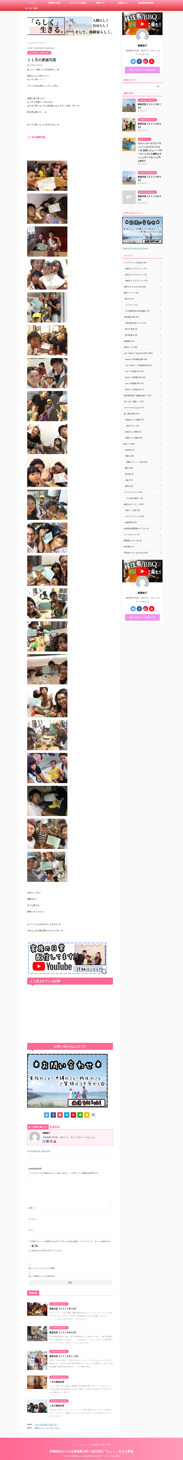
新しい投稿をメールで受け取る (42, 1276)
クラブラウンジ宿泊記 (77, 3)
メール (32, 1219)
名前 (31, 1208)
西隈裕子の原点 (54, 3)
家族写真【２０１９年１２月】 (64, 1356)
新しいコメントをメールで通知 (42, 1268)
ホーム (31, 3)
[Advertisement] (70, 1014)
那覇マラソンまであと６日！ (48, 1428)
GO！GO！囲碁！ (32, 8)
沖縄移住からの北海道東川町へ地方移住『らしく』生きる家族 (91, 1451)
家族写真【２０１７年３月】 (63, 1308)
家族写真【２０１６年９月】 (63, 1332)
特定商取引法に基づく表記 (101, 1445)
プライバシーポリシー (80, 1445)
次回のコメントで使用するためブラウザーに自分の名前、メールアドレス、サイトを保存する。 (71, 1241)
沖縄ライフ (100, 3)
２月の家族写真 (56, 1405)
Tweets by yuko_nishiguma (135, 248)
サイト (31, 1230)
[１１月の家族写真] (66, 1115)
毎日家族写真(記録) (145, 3)
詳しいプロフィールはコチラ (142, 70)
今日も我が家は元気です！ (47, 1424)
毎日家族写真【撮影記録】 (40, 1151)
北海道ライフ (123, 3)
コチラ (92, 1137)
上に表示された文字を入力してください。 (46, 1250)
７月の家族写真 (56, 1381)
